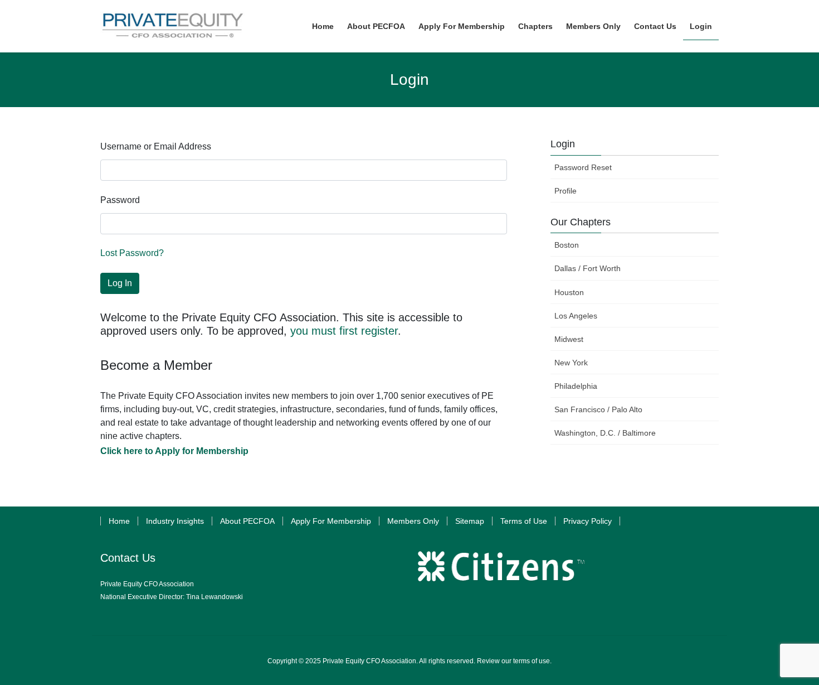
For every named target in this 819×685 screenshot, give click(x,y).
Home (119, 521)
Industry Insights (175, 521)
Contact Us (127, 558)
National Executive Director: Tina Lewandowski (171, 597)
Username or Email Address (155, 146)
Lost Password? (132, 253)
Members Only (413, 521)
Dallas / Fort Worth (587, 268)
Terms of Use (523, 521)
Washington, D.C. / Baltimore (605, 432)
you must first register (344, 331)
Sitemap (469, 521)
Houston (569, 292)
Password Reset (583, 167)
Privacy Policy (587, 521)
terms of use (531, 661)
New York (571, 362)
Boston (566, 244)
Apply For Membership (331, 521)
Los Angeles (575, 315)
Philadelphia (575, 386)
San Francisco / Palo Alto (598, 409)
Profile (565, 190)
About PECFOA (247, 521)
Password (120, 200)
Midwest (568, 339)
